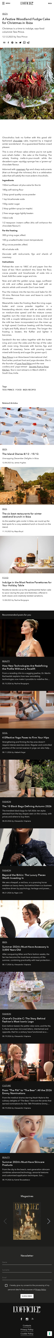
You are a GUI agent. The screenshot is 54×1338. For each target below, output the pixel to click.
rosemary (20, 169)
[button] (48, 1221)
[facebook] (8, 43)
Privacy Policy (40, 1290)
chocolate (17, 140)
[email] (4, 43)
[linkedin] (16, 43)
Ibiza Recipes (29, 390)
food (18, 390)
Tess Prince (7, 357)
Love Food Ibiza (24, 363)
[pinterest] (12, 43)
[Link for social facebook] (21, 1319)
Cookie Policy (27, 1333)
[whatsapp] (24, 43)
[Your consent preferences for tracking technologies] (49, 1333)
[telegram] (28, 43)
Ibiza (5, 14)
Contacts (27, 1325)
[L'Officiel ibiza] (27, 3)
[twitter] (20, 43)
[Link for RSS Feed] (32, 1319)
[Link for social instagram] (27, 1319)
